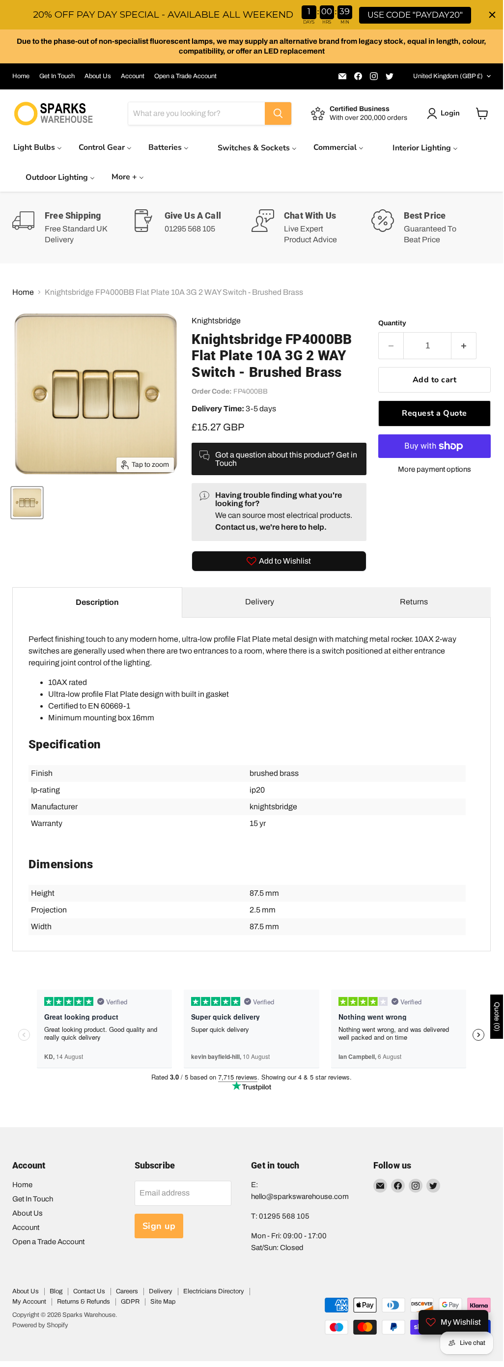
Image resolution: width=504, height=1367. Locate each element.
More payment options (434, 469)
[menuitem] (37, 147)
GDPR (130, 1301)
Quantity (392, 323)
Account (132, 76)
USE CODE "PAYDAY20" (415, 15)
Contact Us (89, 1291)
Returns (414, 602)
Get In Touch (57, 76)
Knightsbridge (216, 320)
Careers (127, 1291)
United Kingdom (448, 76)
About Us (97, 76)
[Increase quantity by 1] (463, 345)
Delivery (259, 602)
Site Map (162, 1301)
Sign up (159, 1226)
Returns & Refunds (83, 1301)
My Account (29, 1301)
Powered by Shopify (40, 1325)
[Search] (278, 113)
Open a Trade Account (185, 76)
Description (97, 602)
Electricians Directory (213, 1291)
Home (20, 76)
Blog (56, 1291)
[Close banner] (492, 15)
